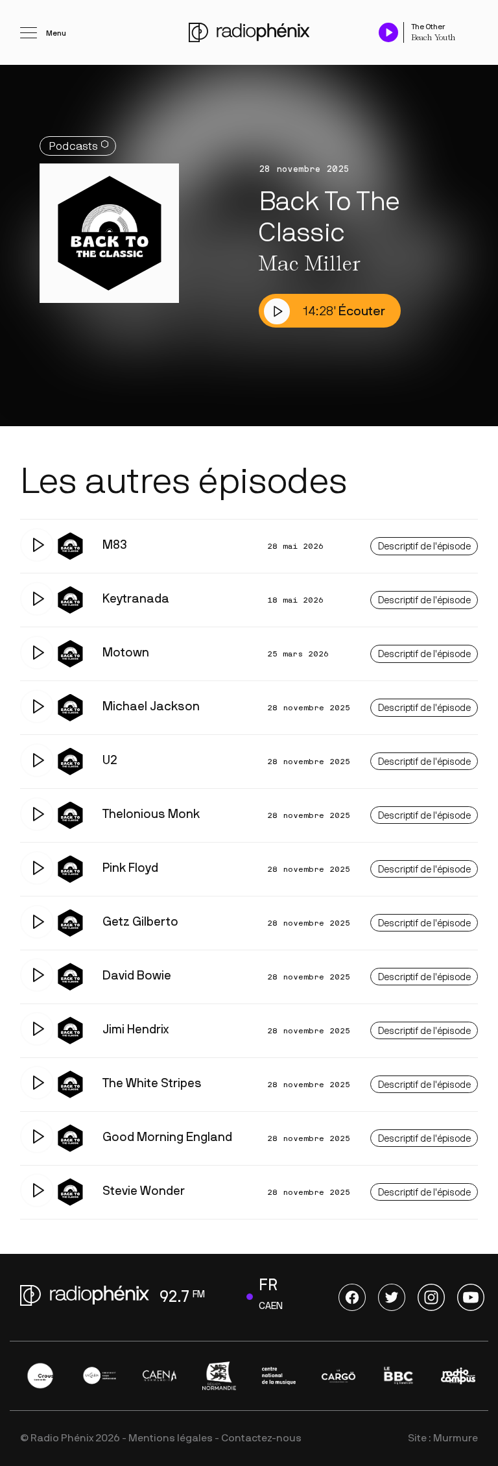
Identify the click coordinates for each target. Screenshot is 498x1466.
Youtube (470, 1297)
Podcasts (73, 146)
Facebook (352, 1297)
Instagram (431, 1297)
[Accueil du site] (249, 32)
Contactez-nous (261, 1438)
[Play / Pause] (388, 32)
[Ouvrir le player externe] (474, 26)
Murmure (455, 1438)
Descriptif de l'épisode (424, 546)
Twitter (391, 1297)
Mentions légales (170, 1438)
